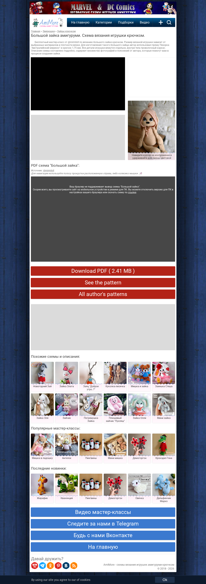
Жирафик (42, 498)
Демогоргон (139, 458)
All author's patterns (103, 294)
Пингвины (91, 458)
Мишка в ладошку (42, 458)
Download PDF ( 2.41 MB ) (103, 271)
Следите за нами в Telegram (103, 524)
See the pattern (103, 282)
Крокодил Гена (163, 458)
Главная (35, 31)
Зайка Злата (67, 386)
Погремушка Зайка (91, 419)
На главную (80, 22)
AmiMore (49, 24)
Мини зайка (164, 418)
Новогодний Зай (42, 386)
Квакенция (67, 498)
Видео (145, 22)
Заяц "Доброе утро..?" (91, 388)
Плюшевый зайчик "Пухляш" (115, 419)
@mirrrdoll (48, 170)
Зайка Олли (139, 418)
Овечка (139, 498)
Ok (165, 580)
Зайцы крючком (66, 31)
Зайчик (67, 418)
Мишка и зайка (139, 386)
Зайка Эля (42, 418)
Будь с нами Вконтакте (103, 535)
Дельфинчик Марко (164, 500)
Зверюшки (49, 31)
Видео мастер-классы (103, 512)
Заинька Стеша (164, 386)
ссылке (132, 192)
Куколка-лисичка (115, 386)
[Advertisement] (78, 83)
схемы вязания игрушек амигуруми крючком (145, 564)
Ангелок (66, 458)
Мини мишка (115, 458)
